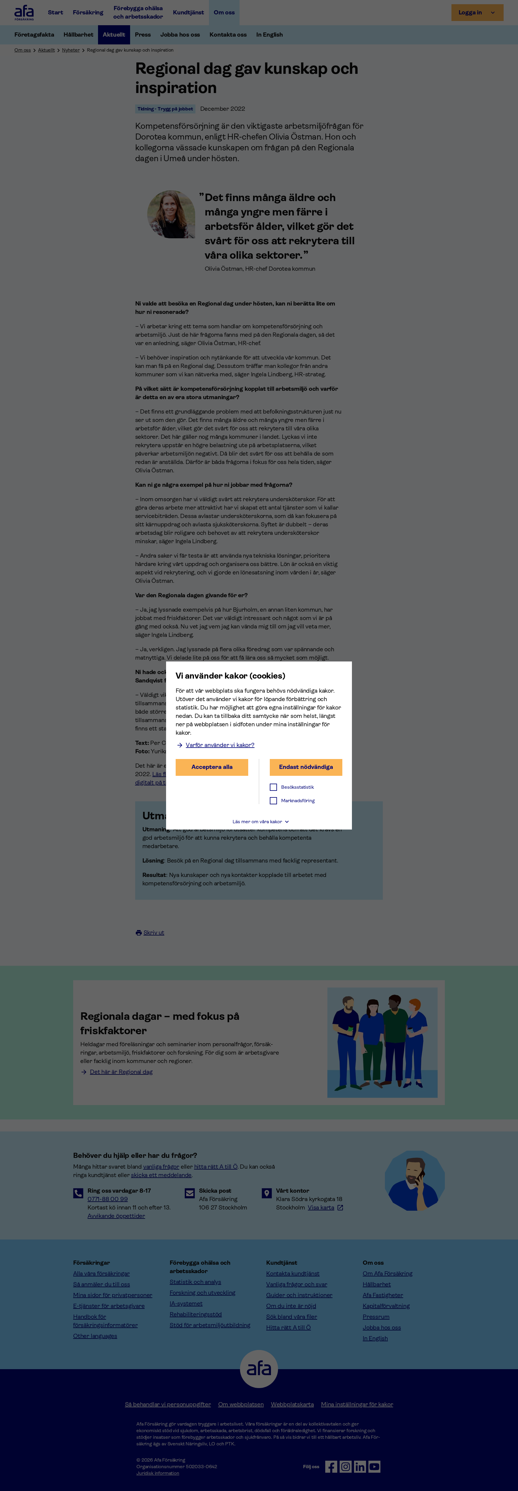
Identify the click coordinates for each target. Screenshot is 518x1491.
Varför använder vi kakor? (220, 745)
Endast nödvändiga (306, 767)
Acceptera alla (212, 767)
